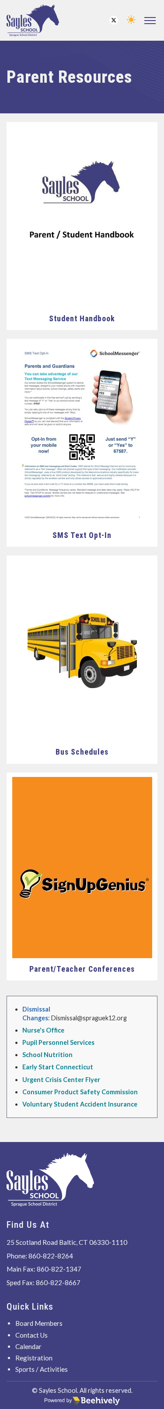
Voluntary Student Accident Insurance (79, 1104)
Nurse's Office (43, 1030)
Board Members (39, 1323)
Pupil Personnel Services (58, 1042)
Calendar (28, 1346)
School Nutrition (47, 1054)
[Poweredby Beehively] (82, 1400)
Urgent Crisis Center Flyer (61, 1079)
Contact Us (31, 1335)
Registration (33, 1358)
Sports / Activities (41, 1369)
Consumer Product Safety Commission (80, 1092)
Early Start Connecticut (57, 1067)
